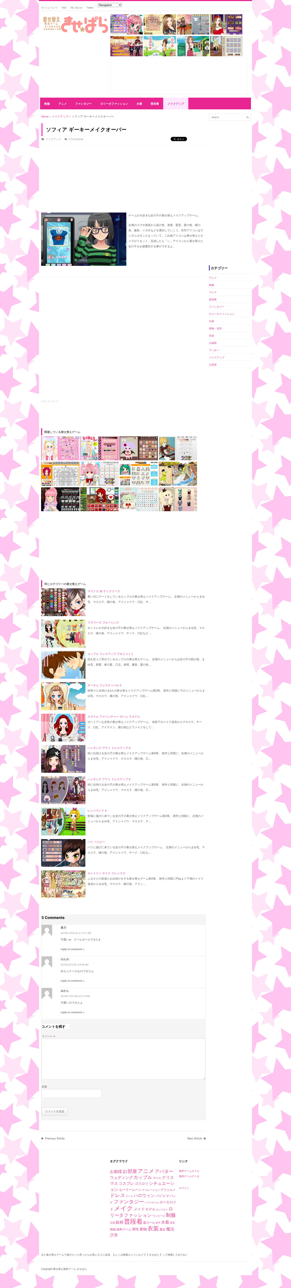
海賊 (113, 1229)
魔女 (163, 1229)
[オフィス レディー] (160, 33)
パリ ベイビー (96, 842)
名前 (44, 1086)
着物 (143, 1229)
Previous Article (55, 1138)
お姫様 (213, 342)
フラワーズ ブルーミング (103, 622)
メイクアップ (175, 103)
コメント (48, 1036)
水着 (139, 103)
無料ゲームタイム (189, 1170)
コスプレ (126, 1183)
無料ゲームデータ (189, 1176)
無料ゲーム (124, 1229)
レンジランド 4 (97, 810)
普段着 (155, 103)
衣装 (211, 335)
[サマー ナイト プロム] (226, 33)
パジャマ (162, 1195)
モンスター (162, 1209)
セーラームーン (130, 1189)
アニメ (62, 103)
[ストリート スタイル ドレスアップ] (226, 55)
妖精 (119, 1222)
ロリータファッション (114, 103)
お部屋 (213, 364)
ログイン (184, 1188)
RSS (64, 7)
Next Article (194, 1138)
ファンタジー (83, 103)
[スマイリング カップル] (126, 55)
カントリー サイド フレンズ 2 (106, 873)
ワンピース (159, 1215)
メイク (123, 1207)
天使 (112, 1222)
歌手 (158, 1222)
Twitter (90, 7)
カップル (143, 1177)
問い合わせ (76, 7)
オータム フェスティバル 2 (104, 685)
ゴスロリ (141, 1183)
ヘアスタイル (152, 1202)
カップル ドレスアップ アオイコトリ (111, 654)
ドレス (213, 292)
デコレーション (151, 1189)
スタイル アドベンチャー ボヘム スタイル (114, 716)
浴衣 (172, 1222)
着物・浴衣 (215, 328)
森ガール (149, 1222)
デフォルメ (168, 1189)
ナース (129, 1196)
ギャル (157, 1178)
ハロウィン (144, 1195)
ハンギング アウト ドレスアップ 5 (109, 779)
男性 (135, 1229)
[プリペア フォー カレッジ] (193, 55)
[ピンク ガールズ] (126, 33)
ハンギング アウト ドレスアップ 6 (109, 748)
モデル (150, 1208)
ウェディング (121, 1177)
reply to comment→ (73, 949)
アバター (214, 350)
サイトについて (49, 7)
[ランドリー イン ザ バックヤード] (160, 55)
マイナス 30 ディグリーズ (104, 591)
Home (44, 116)
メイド (139, 1208)
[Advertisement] (74, 66)
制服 (47, 103)
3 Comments (76, 139)
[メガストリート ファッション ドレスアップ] (193, 33)
